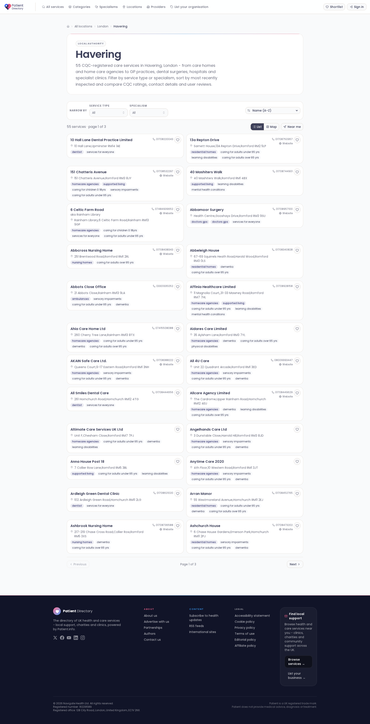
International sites (202, 632)
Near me (294, 127)
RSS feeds (196, 626)
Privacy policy (245, 627)
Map (273, 127)
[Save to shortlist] (177, 139)
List (259, 127)
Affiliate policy (245, 645)
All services (55, 7)
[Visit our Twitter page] (55, 638)
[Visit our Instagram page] (83, 638)
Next (293, 564)
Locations (134, 7)
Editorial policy (245, 639)
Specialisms (108, 7)
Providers (158, 7)
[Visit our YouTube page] (69, 638)
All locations (83, 26)
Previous (80, 564)
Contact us (152, 639)
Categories (81, 7)
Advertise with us (156, 622)
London (102, 26)
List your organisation (191, 7)
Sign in (359, 7)
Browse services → (296, 661)
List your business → (297, 675)
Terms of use (245, 633)
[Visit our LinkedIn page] (76, 638)
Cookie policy (245, 622)
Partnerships (153, 627)
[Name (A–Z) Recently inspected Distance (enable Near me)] (272, 110)
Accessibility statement (252, 616)
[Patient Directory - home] (19, 7)
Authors (149, 633)
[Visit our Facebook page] (62, 638)
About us (150, 616)
